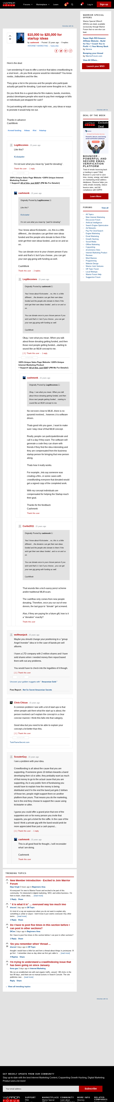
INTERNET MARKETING (38, 46)
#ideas (27, 130)
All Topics (90, 214)
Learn (56, 4)
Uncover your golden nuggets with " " (33, 682)
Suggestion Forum (93, 277)
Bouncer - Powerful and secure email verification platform (95, 161)
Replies (14, 957)
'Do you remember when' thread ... (30, 944)
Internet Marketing (38, 968)
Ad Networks (91, 228)
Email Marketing (92, 236)
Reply (13, 899)
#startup (42, 130)
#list (34, 130)
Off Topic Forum (92, 269)
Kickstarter (19, 157)
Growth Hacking (92, 239)
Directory (81, 1100)
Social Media (91, 242)
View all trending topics (18, 986)
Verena (89, 49)
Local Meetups (92, 272)
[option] (95, 160)
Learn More (95, 196)
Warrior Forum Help (93, 274)
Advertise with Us (67, 26)
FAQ (27, 1100)
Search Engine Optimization (97, 225)
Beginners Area (38, 887)
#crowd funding (14, 130)
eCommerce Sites (93, 250)
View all (105, 208)
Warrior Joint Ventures (95, 266)
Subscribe (54, 46)
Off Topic (31, 907)
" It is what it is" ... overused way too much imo (38, 904)
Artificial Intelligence (94, 223)
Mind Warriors (91, 258)
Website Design (92, 263)
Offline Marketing (93, 244)
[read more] (38, 896)
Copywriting (90, 247)
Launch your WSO (96, 66)
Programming (91, 261)
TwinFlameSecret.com (19, 742)
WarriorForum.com (94, 56)
